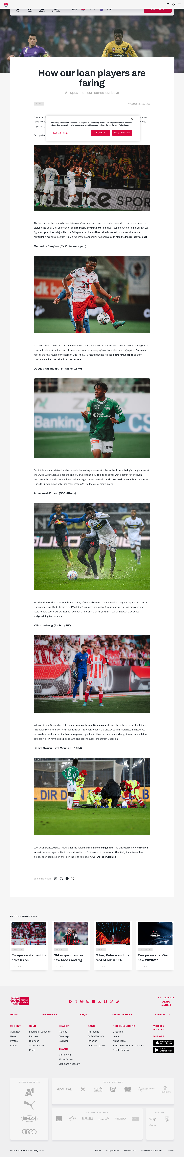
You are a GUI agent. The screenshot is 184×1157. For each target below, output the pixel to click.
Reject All (100, 133)
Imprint (127, 125)
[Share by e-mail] (55, 879)
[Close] (132, 119)
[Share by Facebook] (67, 879)
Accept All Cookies (122, 133)
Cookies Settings (60, 133)
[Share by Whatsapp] (61, 879)
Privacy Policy (118, 125)
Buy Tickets (157, 10)
